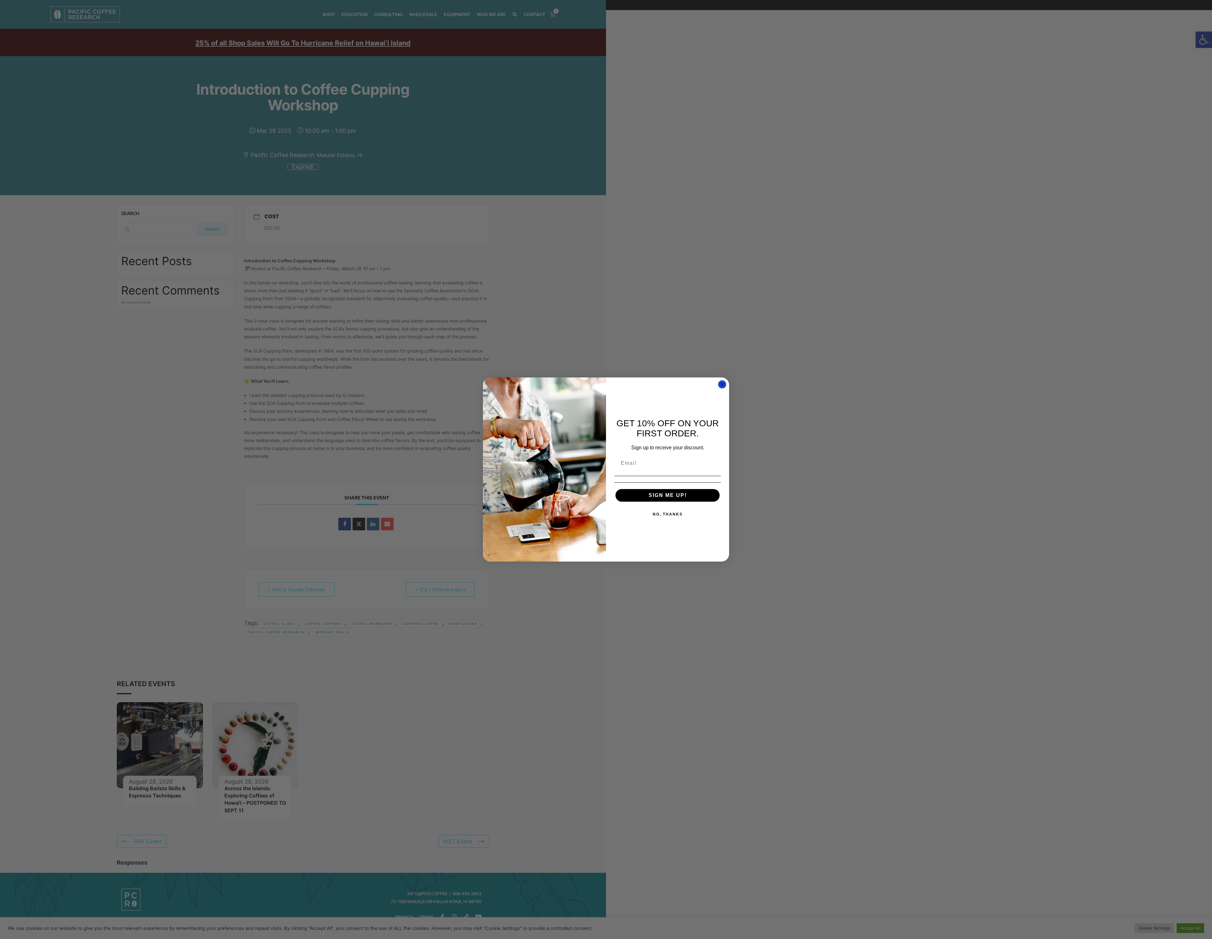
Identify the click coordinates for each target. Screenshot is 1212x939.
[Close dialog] (722, 384)
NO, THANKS (668, 514)
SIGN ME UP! (668, 495)
